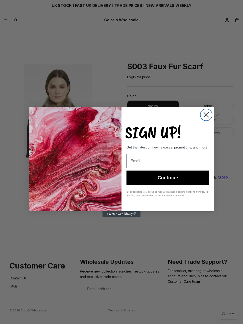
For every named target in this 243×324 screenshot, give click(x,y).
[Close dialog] (206, 115)
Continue (168, 177)
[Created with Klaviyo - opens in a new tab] (121, 214)
